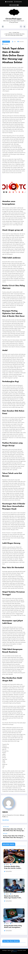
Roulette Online (6, 41)
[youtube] (18, 5)
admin (15, 41)
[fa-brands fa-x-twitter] (12, 5)
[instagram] (16, 5)
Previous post (6, 826)
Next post (5, 833)
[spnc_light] (24, 26)
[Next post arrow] (24, 836)
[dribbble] (14, 5)
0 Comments (6, 44)
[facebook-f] (10, 5)
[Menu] (3, 26)
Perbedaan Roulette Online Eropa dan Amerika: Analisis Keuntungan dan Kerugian (12, 867)
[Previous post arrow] (24, 829)
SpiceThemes (14, 951)
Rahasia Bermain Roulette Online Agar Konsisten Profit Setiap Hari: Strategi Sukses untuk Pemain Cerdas (12, 897)
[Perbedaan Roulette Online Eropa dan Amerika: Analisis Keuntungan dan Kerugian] (14, 856)
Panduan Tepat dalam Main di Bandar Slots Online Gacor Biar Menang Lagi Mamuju (13, 836)
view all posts (5, 820)
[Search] (21, 26)
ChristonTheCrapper (14, 18)
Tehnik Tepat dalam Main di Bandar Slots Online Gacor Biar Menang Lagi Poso (13, 830)
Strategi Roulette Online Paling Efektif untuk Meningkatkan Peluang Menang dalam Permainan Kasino (13, 926)
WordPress (15, 950)
